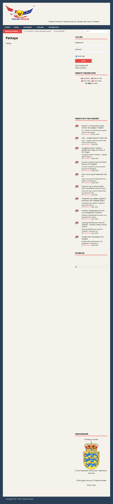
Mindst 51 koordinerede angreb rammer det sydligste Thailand (93, 127)
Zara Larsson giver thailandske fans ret (94, 175)
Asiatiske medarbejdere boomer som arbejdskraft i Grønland (93, 212)
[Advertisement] (75, 15)
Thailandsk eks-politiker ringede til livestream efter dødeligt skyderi (94, 199)
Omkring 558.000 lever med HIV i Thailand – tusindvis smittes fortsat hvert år (94, 225)
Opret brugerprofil (81, 65)
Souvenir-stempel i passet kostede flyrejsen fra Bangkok (94, 163)
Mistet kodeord (80, 68)
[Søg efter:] (96, 31)
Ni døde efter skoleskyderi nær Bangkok (93, 238)
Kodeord (78, 49)
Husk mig (80, 56)
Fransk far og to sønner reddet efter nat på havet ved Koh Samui (94, 187)
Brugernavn (79, 42)
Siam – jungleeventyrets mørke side (94, 138)
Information (53, 27)
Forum (16, 27)
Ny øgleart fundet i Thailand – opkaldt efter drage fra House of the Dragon (93, 150)
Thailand (40, 27)
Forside (7, 27)
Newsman (86, 134)
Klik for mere (91, 83)
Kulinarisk (28, 27)
